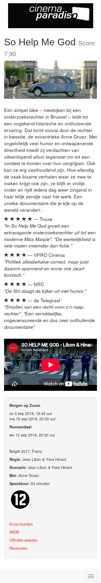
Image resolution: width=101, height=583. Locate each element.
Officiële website (23, 540)
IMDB (14, 532)
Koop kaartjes (21, 524)
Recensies (18, 548)
